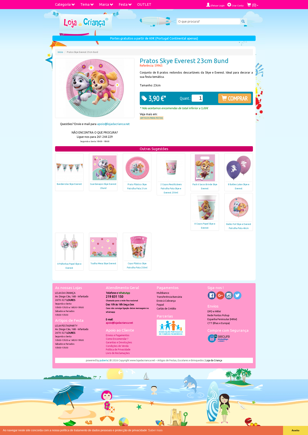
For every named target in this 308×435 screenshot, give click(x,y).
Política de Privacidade (118, 349)
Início (60, 52)
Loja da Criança (214, 360)
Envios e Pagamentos (117, 335)
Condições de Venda (117, 346)
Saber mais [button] (155, 430)
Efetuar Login (217, 5)
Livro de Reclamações (118, 353)
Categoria (63, 4)
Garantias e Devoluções (119, 342)
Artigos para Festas (151, 118)
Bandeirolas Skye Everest (69, 184)
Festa (123, 4)
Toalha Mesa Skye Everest (103, 263)
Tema (84, 4)
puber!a (104, 360)
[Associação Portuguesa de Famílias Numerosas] (171, 335)
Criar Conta (237, 5)
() (253, 5)
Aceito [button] (295, 430)
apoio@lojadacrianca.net (113, 124)
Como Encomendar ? (117, 338)
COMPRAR (237, 98)
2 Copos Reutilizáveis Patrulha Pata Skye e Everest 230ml (171, 188)
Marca (104, 4)
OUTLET (144, 4)
